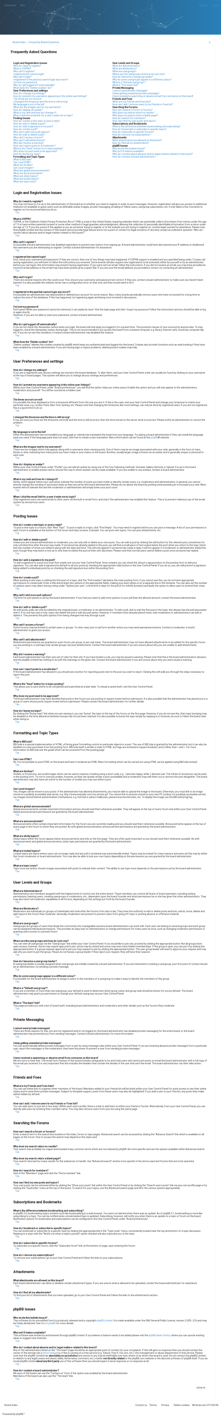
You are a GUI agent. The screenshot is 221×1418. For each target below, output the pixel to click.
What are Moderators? (124, 68)
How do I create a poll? (25, 129)
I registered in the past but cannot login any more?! (40, 79)
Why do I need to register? (27, 65)
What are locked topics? (26, 178)
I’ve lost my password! (25, 82)
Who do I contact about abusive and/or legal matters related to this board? (152, 154)
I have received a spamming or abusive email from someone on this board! (152, 96)
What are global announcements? (31, 170)
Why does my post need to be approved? (35, 151)
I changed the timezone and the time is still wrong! (40, 101)
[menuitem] (21, 5)
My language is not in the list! (28, 104)
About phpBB (48, 1323)
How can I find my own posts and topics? (134, 121)
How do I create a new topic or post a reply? (36, 121)
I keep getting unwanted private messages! (135, 93)
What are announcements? (28, 173)
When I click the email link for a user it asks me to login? (43, 115)
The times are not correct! (27, 98)
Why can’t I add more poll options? (31, 132)
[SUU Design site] (110, 13)
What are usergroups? (124, 71)
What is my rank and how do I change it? (34, 112)
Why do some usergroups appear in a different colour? (141, 79)
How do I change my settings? (29, 93)
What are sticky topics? (25, 176)
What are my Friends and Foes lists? (131, 101)
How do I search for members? (129, 118)
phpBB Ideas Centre (159, 1335)
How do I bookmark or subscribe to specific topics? (139, 129)
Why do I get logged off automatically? (34, 85)
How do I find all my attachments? (130, 143)
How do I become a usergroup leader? (132, 76)
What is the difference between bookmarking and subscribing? (146, 126)
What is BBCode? (22, 159)
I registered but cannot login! (28, 74)
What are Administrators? (126, 65)
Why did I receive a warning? (28, 143)
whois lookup (50, 1353)
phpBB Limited (104, 1320)
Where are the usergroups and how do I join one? (138, 74)
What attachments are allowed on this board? (137, 140)
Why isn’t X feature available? (128, 151)
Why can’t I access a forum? (28, 137)
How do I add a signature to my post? (33, 126)
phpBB (154, 437)
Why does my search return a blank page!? (135, 115)
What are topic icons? (24, 181)
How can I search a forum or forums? (132, 110)
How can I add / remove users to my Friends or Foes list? (142, 104)
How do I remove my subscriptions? (131, 134)
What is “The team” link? (125, 85)
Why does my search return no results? (133, 112)
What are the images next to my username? (37, 107)
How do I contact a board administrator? (134, 156)
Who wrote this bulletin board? (128, 148)
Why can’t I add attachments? (29, 140)
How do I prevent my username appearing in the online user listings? (50, 96)
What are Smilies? (23, 165)
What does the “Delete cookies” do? (32, 87)
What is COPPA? (22, 68)
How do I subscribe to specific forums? (133, 132)
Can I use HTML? (22, 162)
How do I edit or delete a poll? (29, 134)
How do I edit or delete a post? (29, 123)
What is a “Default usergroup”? (129, 82)
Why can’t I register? (24, 71)
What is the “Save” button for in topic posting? (38, 148)
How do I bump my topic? (26, 154)
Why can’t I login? (22, 76)
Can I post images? (23, 167)
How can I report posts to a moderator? (34, 145)
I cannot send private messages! (129, 90)
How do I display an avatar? (28, 110)
